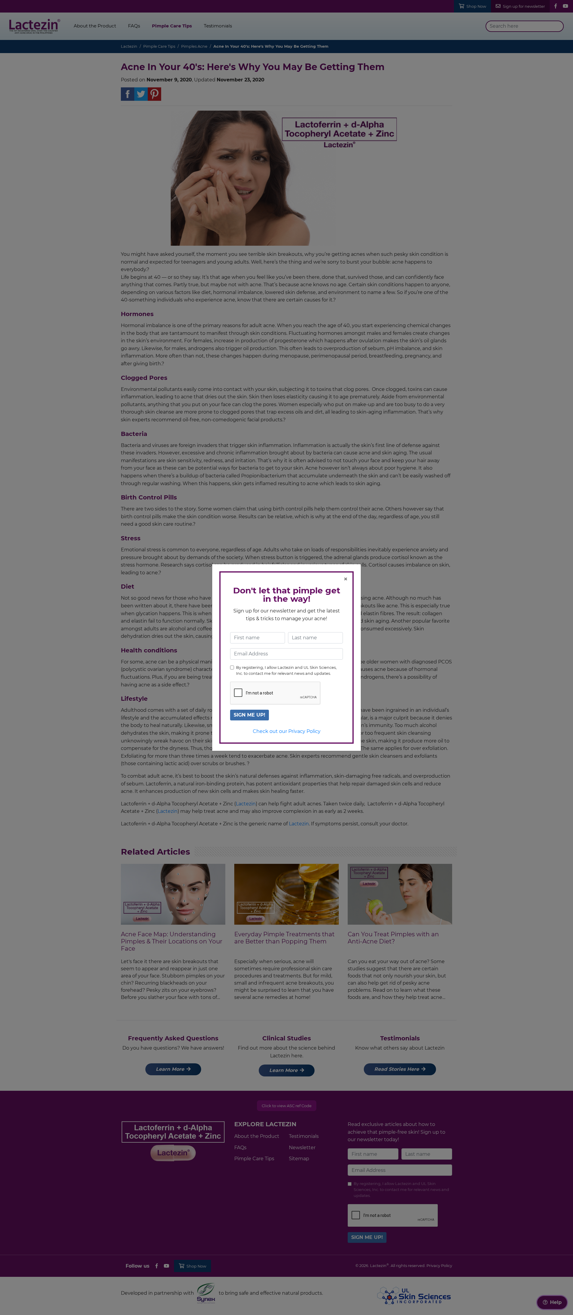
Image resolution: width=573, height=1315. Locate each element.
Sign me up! (249, 715)
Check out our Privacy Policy (287, 731)
